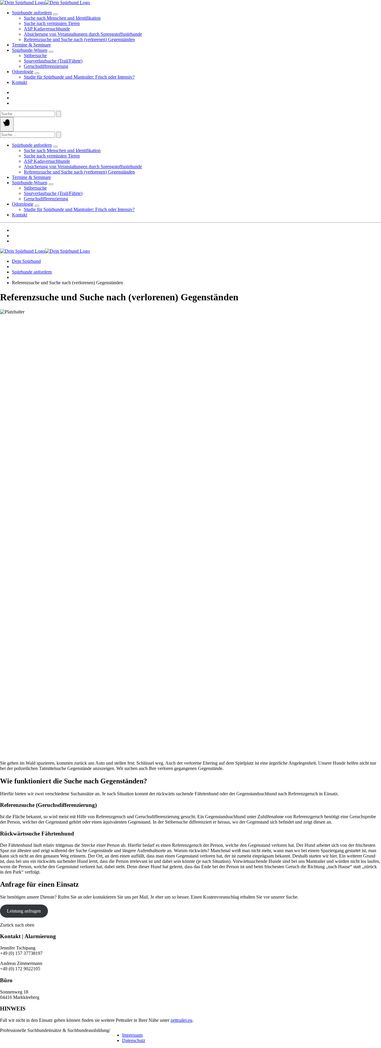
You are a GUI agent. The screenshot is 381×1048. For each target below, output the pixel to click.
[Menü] (7, 124)
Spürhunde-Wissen (29, 50)
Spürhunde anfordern (32, 12)
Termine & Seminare (31, 44)
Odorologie (22, 71)
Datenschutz (133, 1040)
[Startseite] (45, 2)
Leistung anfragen (24, 910)
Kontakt (19, 82)
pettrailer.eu (181, 1020)
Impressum (132, 1035)
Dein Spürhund (26, 261)
